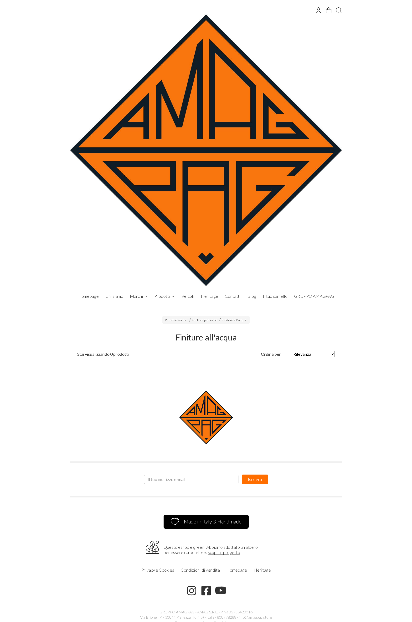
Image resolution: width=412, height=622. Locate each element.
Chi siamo (114, 296)
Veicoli (187, 296)
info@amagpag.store (255, 617)
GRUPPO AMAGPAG (314, 296)
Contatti (233, 296)
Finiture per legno (204, 320)
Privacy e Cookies (157, 570)
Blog (251, 296)
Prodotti (162, 296)
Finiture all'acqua (234, 320)
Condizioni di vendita (200, 570)
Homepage (88, 296)
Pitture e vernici (176, 320)
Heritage (209, 296)
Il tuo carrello (275, 296)
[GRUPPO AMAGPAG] (206, 145)
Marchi (137, 296)
